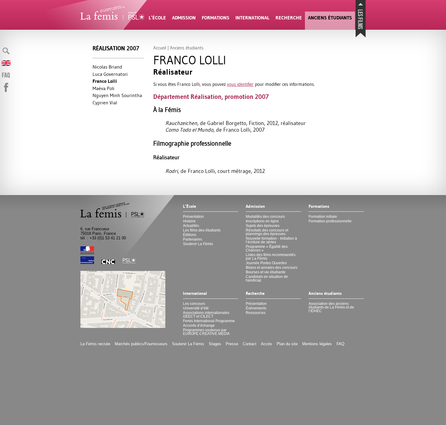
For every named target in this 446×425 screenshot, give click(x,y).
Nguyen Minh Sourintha (117, 95)
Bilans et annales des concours (271, 267)
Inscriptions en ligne (262, 221)
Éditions (189, 235)
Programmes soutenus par (206, 332)
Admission (184, 18)
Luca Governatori (110, 74)
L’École (157, 18)
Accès (266, 344)
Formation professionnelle (330, 221)
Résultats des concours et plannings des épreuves (267, 232)
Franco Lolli (105, 81)
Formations (215, 18)
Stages (215, 344)
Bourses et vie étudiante (266, 272)
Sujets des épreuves (262, 226)
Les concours (194, 303)
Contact (249, 344)
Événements (256, 308)
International (252, 18)
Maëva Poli (103, 88)
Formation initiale (323, 216)
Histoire (189, 221)
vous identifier (240, 84)
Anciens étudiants (330, 18)
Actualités (191, 226)
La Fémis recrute (95, 344)
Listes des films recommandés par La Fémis (271, 256)
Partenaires (192, 239)
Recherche (288, 18)
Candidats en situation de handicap (267, 278)
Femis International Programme (209, 321)
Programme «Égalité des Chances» (267, 248)
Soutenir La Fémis (198, 244)
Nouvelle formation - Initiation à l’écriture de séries (271, 240)
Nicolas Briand (107, 67)
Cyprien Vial (105, 103)
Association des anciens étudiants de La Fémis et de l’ (331, 307)
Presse (232, 344)
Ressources (255, 313)
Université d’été (196, 308)
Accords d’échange (199, 325)
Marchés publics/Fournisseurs (141, 344)
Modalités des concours (265, 216)
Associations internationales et (206, 314)
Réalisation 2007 (116, 48)
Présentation (193, 216)
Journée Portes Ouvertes (266, 263)
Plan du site (287, 344)
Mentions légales (317, 344)
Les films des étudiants (202, 230)
